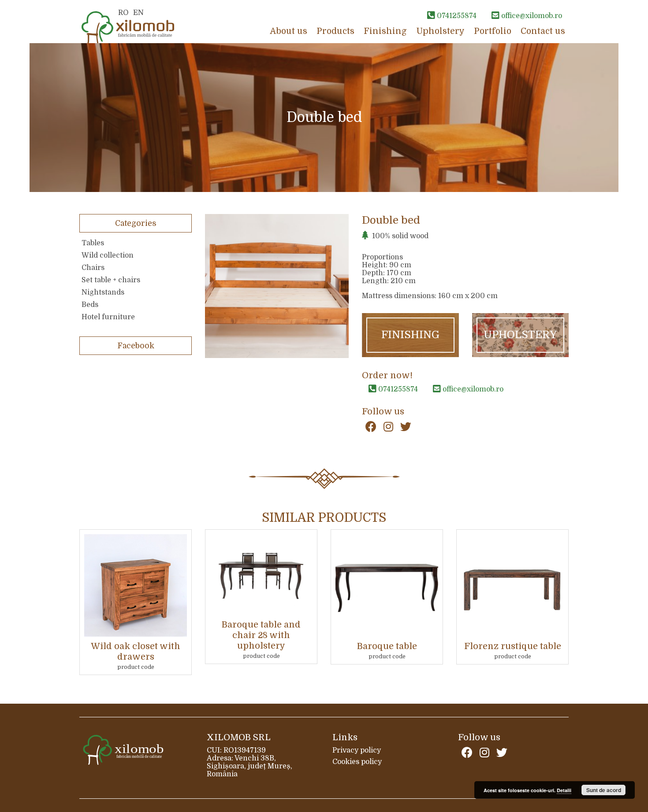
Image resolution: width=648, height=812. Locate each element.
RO (123, 13)
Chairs (93, 268)
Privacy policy (356, 750)
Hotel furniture (108, 317)
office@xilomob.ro (472, 389)
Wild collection (108, 255)
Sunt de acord (603, 790)
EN (138, 13)
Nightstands (103, 292)
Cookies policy (357, 762)
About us (288, 31)
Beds (90, 305)
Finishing (385, 31)
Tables (93, 243)
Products (335, 31)
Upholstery (440, 31)
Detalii (564, 790)
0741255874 (397, 389)
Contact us (543, 31)
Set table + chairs (111, 280)
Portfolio (492, 31)
